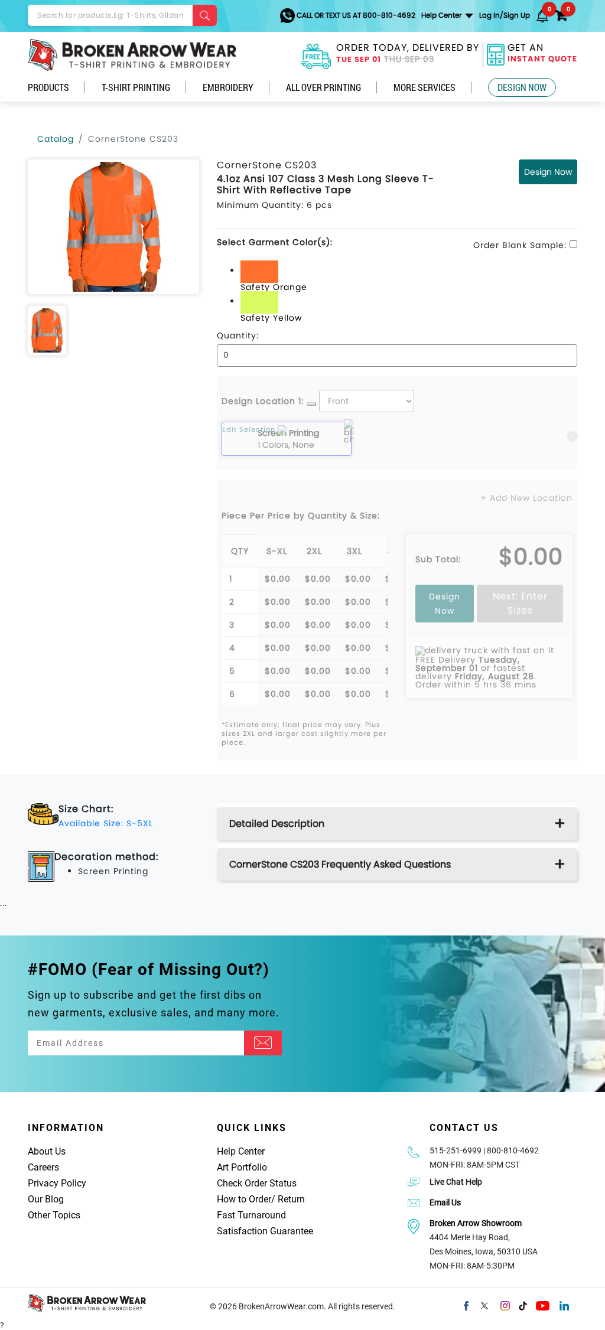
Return (291, 1199)
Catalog (55, 139)
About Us (47, 1151)
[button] (542, 15)
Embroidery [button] (228, 87)
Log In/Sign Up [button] (504, 15)
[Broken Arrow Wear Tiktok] (523, 1304)
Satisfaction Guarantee (265, 1231)
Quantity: (238, 335)
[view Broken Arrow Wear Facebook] (466, 1304)
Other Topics (54, 1215)
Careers (43, 1167)
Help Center (241, 1151)
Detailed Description (276, 823)
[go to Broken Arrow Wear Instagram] (505, 1304)
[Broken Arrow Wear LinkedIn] (564, 1304)
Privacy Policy (57, 1183)
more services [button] (424, 87)
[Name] (263, 1043)
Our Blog (46, 1199)
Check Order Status (257, 1183)
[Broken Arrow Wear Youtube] (542, 1304)
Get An (542, 54)
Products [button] (48, 87)
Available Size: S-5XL (105, 823)
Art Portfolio (242, 1167)
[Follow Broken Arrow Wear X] (484, 1304)
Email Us (445, 1202)
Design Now (522, 87)
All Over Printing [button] (323, 87)
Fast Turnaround (251, 1215)
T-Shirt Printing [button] (136, 87)
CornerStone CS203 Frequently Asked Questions (340, 864)
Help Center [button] (442, 15)
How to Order (244, 1199)
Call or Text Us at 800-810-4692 (355, 15)
